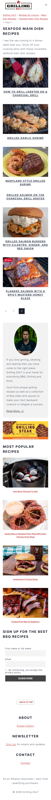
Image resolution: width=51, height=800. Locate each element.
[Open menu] (46, 5)
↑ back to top (25, 702)
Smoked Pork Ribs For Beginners (25, 622)
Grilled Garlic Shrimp (25, 138)
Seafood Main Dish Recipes (33, 19)
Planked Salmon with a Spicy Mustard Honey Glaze (25, 295)
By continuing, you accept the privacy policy (23, 671)
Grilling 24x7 (9, 15)
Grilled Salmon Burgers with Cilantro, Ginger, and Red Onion (25, 245)
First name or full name (18, 648)
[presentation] (25, 73)
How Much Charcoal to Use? (25, 491)
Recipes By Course (29, 15)
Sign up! (11, 744)
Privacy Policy (25, 725)
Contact (25, 762)
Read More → (15, 411)
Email (8, 659)
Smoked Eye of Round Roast (25, 579)
